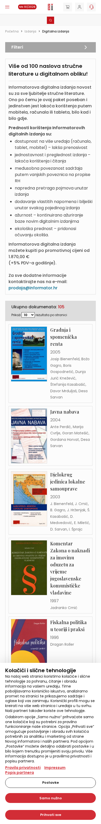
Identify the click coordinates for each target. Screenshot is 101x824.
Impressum (55, 767)
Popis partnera (19, 772)
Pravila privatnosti (23, 767)
